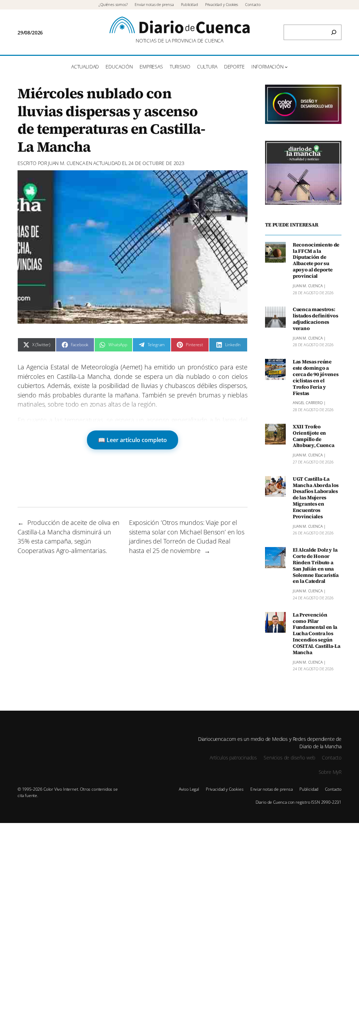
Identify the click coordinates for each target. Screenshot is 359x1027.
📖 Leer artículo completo (132, 440)
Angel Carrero (308, 402)
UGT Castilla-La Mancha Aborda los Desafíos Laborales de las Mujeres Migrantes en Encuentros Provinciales (316, 498)
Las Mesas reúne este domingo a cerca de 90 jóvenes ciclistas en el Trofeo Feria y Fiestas (316, 377)
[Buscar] (334, 32)
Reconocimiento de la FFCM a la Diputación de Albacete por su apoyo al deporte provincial (316, 260)
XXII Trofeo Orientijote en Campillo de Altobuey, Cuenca (313, 436)
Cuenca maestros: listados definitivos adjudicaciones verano (315, 319)
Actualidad (107, 163)
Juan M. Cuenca (66, 163)
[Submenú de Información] (286, 66)
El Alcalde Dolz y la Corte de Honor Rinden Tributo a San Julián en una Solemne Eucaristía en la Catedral (316, 566)
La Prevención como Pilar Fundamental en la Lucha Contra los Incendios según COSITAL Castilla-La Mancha (316, 634)
